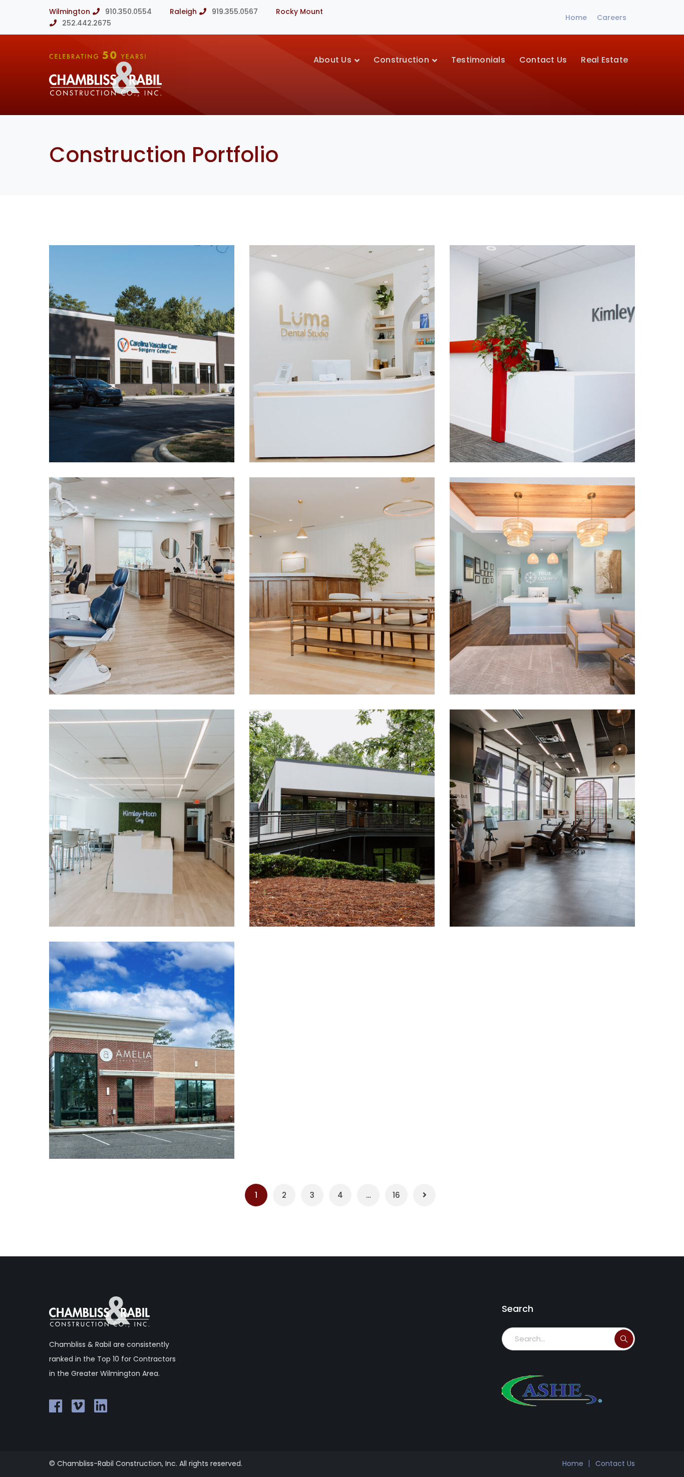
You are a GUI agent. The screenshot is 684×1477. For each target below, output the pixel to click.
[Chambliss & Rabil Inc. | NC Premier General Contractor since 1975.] (105, 94)
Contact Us (615, 1463)
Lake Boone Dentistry (348, 671)
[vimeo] (78, 1405)
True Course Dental (544, 671)
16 (396, 1195)
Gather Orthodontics (548, 903)
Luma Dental (329, 439)
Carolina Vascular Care (155, 439)
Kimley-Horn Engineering (157, 903)
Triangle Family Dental (153, 671)
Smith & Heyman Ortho (353, 903)
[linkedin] (100, 1405)
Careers (611, 18)
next (208, 269)
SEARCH (623, 1338)
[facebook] (55, 1405)
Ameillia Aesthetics (144, 1135)
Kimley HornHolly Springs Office (544, 432)
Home (576, 18)
